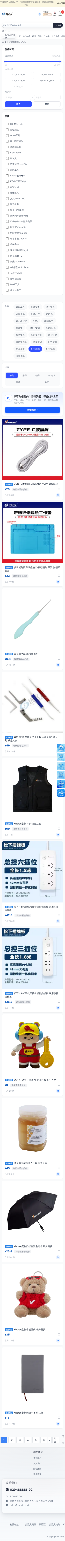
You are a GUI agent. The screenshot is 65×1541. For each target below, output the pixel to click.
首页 (18, 36)
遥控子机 (20, 313)
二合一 (11, 30)
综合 (12, 375)
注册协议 (37, 1474)
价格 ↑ (19, 382)
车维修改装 (36, 334)
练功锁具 (20, 334)
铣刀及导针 (21, 320)
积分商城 (14, 41)
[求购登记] (61, 775)
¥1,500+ (18, 86)
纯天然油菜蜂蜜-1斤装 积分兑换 (26, 1163)
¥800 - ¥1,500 (47, 80)
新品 (47, 382)
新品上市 (20, 348)
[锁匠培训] (61, 766)
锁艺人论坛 (54, 1524)
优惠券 (47, 36)
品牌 (40, 36)
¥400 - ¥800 (18, 80)
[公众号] (61, 793)
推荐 (24, 375)
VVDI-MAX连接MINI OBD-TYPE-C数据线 (32, 484)
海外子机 (20, 356)
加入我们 (37, 1463)
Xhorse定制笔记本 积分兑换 (24, 1412)
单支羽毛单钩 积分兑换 (22, 653)
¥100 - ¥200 (18, 74)
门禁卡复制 (34, 327)
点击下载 (61, 3)
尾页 (55, 1440)
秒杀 (34, 36)
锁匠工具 (20, 306)
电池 (35, 320)
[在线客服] (61, 748)
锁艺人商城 (30, 1524)
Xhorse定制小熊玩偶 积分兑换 (26, 1329)
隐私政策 (37, 1468)
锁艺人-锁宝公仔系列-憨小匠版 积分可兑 (31, 1079)
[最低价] (5, 61)
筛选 (18, 104)
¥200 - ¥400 (46, 74)
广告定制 (52, 341)
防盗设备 (35, 306)
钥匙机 (49, 313)
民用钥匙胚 (21, 341)
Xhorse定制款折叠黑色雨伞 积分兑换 (29, 1246)
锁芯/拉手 (48, 320)
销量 (38, 375)
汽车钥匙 (50, 306)
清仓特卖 (52, 334)
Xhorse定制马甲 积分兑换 (23, 823)
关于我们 (37, 1458)
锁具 (4, 30)
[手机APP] (61, 784)
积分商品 (55, 36)
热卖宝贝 (37, 341)
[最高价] (60, 61)
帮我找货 (31, 409)
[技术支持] (61, 757)
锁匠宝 (42, 1524)
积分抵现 (50, 348)
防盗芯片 (35, 313)
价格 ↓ (52, 375)
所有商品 (26, 36)
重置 (47, 104)
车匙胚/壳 (51, 327)
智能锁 (19, 327)
